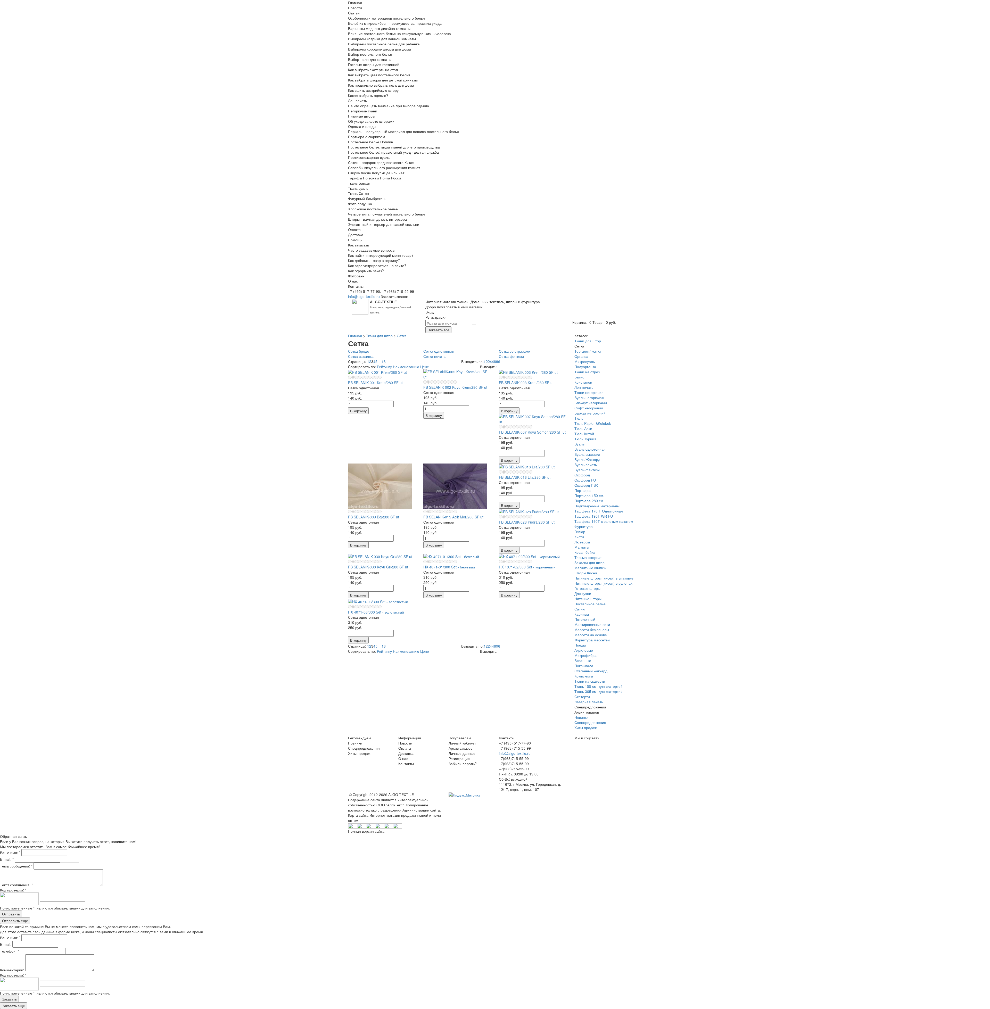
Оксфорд (582, 474)
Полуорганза (585, 366)
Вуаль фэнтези (587, 469)
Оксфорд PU (585, 480)
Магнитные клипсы (590, 567)
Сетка (402, 335)
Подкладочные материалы (597, 505)
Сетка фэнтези (511, 356)
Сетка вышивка (361, 356)
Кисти (579, 536)
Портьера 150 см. (589, 495)
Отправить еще (15, 920)
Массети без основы (591, 629)
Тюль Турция (585, 438)
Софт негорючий (588, 407)
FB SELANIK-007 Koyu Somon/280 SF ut (532, 432)
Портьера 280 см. (589, 500)
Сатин (579, 608)
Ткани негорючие (589, 392)
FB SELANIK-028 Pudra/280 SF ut (527, 522)
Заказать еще (13, 1005)
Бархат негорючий (590, 413)
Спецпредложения (590, 722)
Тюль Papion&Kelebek (592, 423)
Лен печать (583, 387)
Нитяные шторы (587, 598)
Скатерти (582, 696)
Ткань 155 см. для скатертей (598, 686)
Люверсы (582, 541)
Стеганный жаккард (590, 670)
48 (494, 361)
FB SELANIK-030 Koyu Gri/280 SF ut (378, 566)
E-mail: (7, 859)
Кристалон (583, 382)
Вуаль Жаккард (587, 459)
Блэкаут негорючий (590, 402)
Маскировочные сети (592, 624)
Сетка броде (358, 351)
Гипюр (579, 531)
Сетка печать (434, 356)
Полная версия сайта (366, 831)
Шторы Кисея (585, 572)
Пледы (580, 645)
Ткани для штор (379, 335)
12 (486, 361)
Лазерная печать (588, 701)
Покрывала (583, 665)
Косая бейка (584, 552)
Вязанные (582, 660)
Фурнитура (583, 526)
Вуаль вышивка (587, 454)
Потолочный (584, 619)
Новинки (581, 717)
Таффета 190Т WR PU (593, 516)
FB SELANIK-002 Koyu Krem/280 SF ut (455, 387)
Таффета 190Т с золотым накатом (603, 521)
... (380, 361)
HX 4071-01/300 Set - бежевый (449, 566)
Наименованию (406, 366)
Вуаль (579, 443)
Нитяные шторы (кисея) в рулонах (603, 583)
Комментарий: (12, 969)
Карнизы (581, 614)
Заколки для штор (589, 562)
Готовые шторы (587, 588)
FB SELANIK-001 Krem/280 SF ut (375, 382)
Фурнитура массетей (592, 639)
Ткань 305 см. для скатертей (598, 691)
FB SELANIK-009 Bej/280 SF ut (373, 516)
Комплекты (583, 676)
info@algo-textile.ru (364, 296)
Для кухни (582, 593)
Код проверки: (13, 889)
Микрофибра (585, 655)
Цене (424, 366)
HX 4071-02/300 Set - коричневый (527, 566)
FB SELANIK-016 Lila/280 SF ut (524, 477)
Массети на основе (590, 634)
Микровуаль (584, 361)
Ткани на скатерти (589, 681)
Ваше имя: (10, 852)
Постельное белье (590, 603)
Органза (581, 356)
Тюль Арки (583, 428)
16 (384, 361)
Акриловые (583, 650)
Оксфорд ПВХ (586, 485)
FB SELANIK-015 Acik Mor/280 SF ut (453, 516)
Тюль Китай (584, 433)
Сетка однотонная (438, 351)
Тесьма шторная (588, 557)
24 (490, 361)
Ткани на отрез (587, 371)
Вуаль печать (585, 464)
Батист (580, 376)
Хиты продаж (585, 727)
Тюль (578, 418)
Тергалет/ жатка (587, 351)
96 (498, 361)
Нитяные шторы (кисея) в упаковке (603, 578)
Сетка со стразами (514, 351)
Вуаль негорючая (589, 397)
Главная (355, 335)
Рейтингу (384, 366)
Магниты (581, 547)
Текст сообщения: (16, 884)
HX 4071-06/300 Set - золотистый (376, 612)
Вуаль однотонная (590, 449)
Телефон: (9, 951)
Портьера (582, 490)
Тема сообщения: (16, 866)
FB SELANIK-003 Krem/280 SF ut (526, 382)
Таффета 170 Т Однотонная (598, 511)
